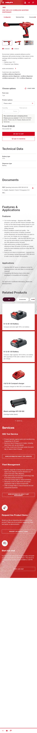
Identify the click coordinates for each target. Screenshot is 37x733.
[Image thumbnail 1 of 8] (7, 42)
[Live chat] (11, 731)
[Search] (33, 3)
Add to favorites (19, 139)
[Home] (9, 3)
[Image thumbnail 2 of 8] (18, 42)
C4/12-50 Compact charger (14, 383)
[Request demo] (7, 731)
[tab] (7, 17)
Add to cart (19, 134)
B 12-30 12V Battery (11, 324)
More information (8, 68)
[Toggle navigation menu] (3, 3)
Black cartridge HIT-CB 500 (14, 411)
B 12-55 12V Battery (11, 352)
